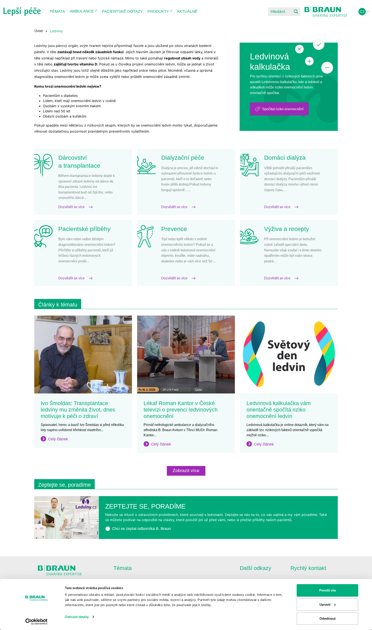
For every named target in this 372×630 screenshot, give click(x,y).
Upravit (324, 604)
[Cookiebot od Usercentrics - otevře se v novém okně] (36, 621)
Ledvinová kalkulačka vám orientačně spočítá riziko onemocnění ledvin (278, 409)
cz (362, 11)
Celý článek (58, 439)
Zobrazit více (186, 470)
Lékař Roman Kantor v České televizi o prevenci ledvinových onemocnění (181, 409)
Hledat (296, 11)
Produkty (158, 11)
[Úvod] (22, 11)
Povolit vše (327, 590)
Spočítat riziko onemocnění (283, 109)
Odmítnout (327, 618)
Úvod (38, 31)
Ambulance (82, 11)
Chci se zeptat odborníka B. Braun (141, 528)
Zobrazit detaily (77, 617)
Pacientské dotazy (122, 11)
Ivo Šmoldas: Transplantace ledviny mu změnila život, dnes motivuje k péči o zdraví (78, 409)
